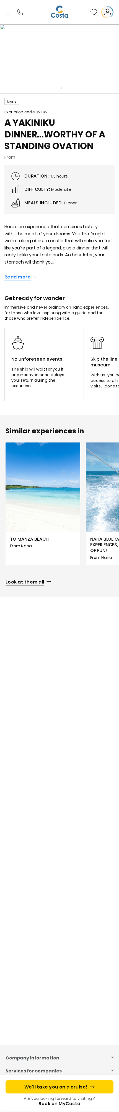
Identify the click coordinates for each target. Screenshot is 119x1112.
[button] (94, 12)
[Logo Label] (59, 12)
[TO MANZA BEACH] (43, 503)
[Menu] (9, 12)
